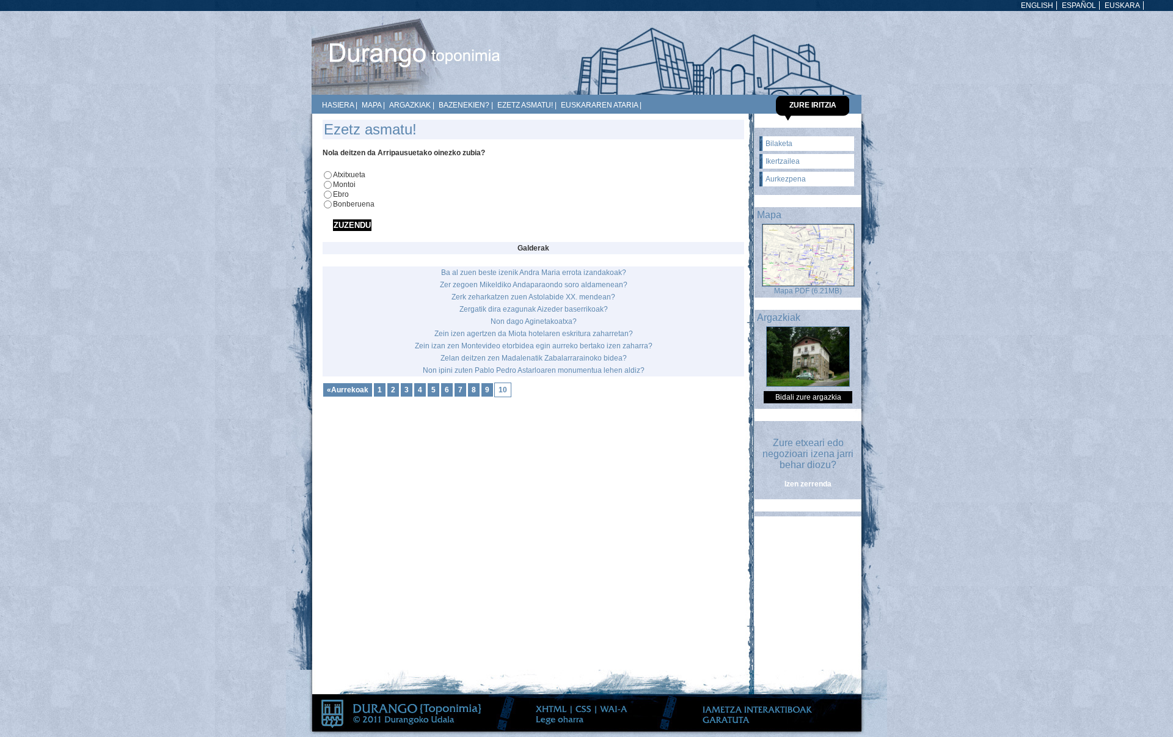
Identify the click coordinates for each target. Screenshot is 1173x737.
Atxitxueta (349, 174)
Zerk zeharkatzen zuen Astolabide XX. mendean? (533, 297)
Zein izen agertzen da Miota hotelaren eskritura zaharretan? (533, 333)
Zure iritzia (812, 105)
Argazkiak (410, 105)
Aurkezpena (786, 179)
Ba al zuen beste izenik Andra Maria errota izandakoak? (533, 272)
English (1037, 5)
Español (1079, 5)
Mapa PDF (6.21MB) (808, 291)
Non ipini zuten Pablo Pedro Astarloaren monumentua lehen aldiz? (534, 370)
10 (503, 390)
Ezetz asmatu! (525, 105)
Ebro (341, 194)
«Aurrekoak (347, 390)
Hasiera (338, 105)
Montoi (344, 184)
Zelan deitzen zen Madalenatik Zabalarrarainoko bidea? (533, 358)
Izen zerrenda (807, 484)
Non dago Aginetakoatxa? (534, 321)
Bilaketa (779, 143)
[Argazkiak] (808, 384)
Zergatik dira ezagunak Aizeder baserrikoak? (533, 309)
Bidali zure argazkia (808, 397)
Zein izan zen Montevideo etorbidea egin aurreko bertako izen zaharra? (533, 346)
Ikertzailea (783, 161)
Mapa (371, 105)
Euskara (1122, 5)
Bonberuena (354, 204)
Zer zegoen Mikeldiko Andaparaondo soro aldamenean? (533, 284)
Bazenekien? (464, 105)
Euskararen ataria (599, 105)
